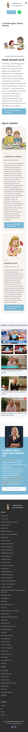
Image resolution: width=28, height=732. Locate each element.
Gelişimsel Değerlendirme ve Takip (8, 683)
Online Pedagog (4, 686)
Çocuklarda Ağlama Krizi (6, 556)
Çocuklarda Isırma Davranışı (7, 565)
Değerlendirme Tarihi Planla (14, 489)
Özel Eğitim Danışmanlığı (6, 692)
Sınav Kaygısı (4, 632)
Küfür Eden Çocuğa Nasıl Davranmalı (9, 617)
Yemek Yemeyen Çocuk (6, 660)
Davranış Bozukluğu (5, 680)
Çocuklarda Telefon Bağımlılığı (7, 584)
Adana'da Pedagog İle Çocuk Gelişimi (9, 522)
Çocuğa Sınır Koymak (5, 541)
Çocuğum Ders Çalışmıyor (13, 156)
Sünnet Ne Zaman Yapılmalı (7, 635)
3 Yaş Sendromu (4, 519)
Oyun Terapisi (4, 689)
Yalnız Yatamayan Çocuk (6, 654)
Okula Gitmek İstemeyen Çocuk (8, 626)
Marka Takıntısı (4, 620)
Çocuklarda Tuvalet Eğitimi (7, 648)
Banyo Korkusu (4, 528)
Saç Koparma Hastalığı (6, 629)
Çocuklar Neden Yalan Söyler (7, 553)
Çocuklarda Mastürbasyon (7, 572)
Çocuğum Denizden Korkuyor (7, 544)
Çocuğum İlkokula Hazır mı (7, 550)
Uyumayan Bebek (5, 651)
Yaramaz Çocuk (4, 657)
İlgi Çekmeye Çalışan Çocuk (7, 604)
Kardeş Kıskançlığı (5, 614)
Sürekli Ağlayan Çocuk (6, 639)
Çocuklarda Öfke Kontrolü (7, 578)
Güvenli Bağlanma (5, 598)
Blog (2, 709)
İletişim (2, 712)
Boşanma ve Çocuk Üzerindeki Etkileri (9, 534)
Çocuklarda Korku (5, 568)
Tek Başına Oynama (5, 642)
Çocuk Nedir (3, 663)
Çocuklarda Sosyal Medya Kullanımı (9, 581)
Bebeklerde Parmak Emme (7, 531)
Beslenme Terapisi (5, 677)
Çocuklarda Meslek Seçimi (7, 575)
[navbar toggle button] (26, 3)
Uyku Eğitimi (3, 695)
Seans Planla (11, 12)
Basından (3, 715)
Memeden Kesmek (10, 263)
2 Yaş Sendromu (4, 516)
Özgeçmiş (3, 705)
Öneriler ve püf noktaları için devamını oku (12, 111)
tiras (20, 724)
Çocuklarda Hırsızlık (5, 562)
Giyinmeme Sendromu (6, 595)
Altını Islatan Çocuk (5, 525)
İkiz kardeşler (4, 601)
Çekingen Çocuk (4, 537)
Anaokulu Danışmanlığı (6, 674)
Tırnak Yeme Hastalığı (6, 645)
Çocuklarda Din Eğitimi (6, 559)
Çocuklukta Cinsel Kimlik (6, 587)
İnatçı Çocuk (3, 608)
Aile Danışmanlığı (5, 670)
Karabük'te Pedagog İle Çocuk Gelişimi (9, 611)
